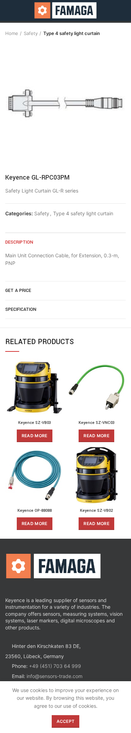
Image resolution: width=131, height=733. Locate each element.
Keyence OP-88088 (34, 510)
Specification (20, 309)
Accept (66, 721)
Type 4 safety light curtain (71, 33)
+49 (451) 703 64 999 (55, 666)
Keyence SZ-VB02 (96, 510)
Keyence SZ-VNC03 (97, 422)
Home (11, 33)
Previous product (108, 33)
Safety (31, 33)
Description (19, 242)
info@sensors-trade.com (54, 676)
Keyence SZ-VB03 (34, 422)
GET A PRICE (18, 290)
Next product (122, 33)
